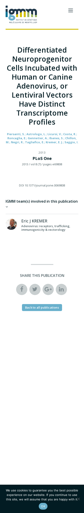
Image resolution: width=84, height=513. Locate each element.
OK (43, 506)
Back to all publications (42, 307)
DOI (21, 185)
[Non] (78, 499)
